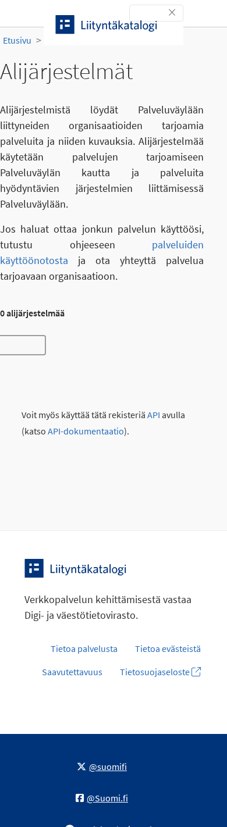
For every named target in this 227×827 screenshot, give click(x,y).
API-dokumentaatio (86, 431)
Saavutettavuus (72, 672)
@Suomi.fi (107, 798)
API (153, 414)
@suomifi (108, 766)
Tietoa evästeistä (168, 648)
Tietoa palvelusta (84, 648)
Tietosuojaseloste (155, 672)
